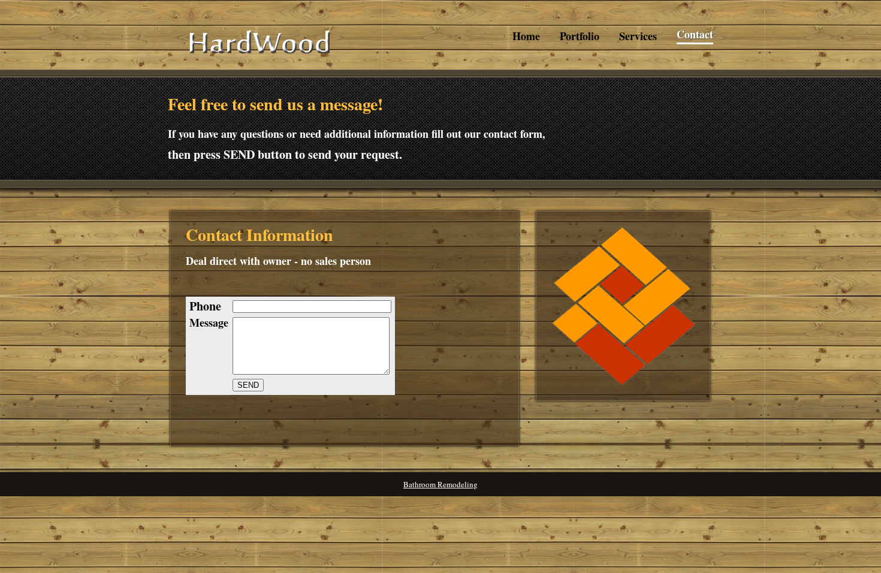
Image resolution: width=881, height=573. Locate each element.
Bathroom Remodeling (440, 484)
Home (526, 36)
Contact (695, 34)
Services (638, 36)
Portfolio (579, 36)
